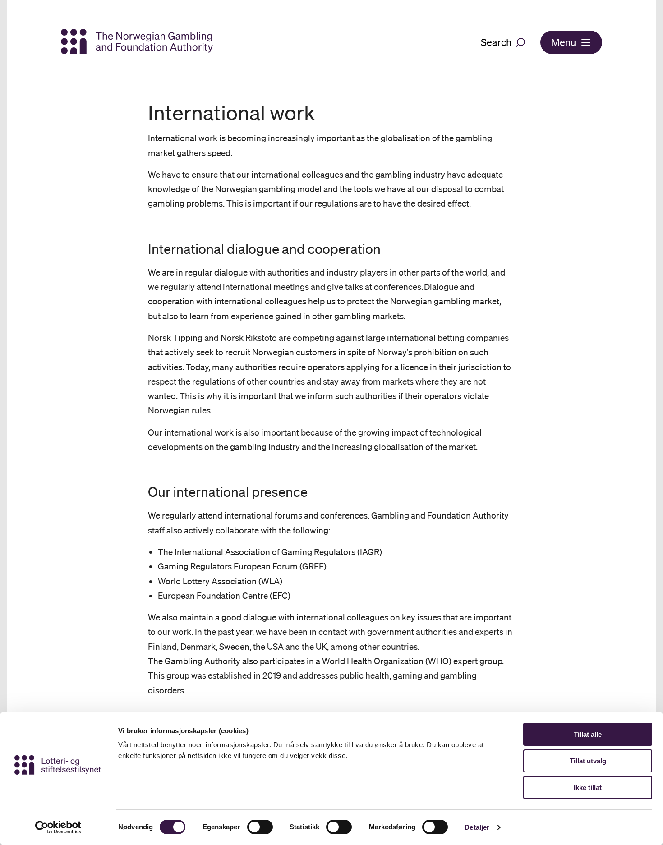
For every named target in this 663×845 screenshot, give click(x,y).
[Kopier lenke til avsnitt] (140, 249)
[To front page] (137, 42)
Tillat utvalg (588, 761)
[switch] (260, 827)
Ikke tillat (588, 787)
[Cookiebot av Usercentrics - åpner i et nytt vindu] (58, 827)
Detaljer (477, 827)
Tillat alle (588, 734)
